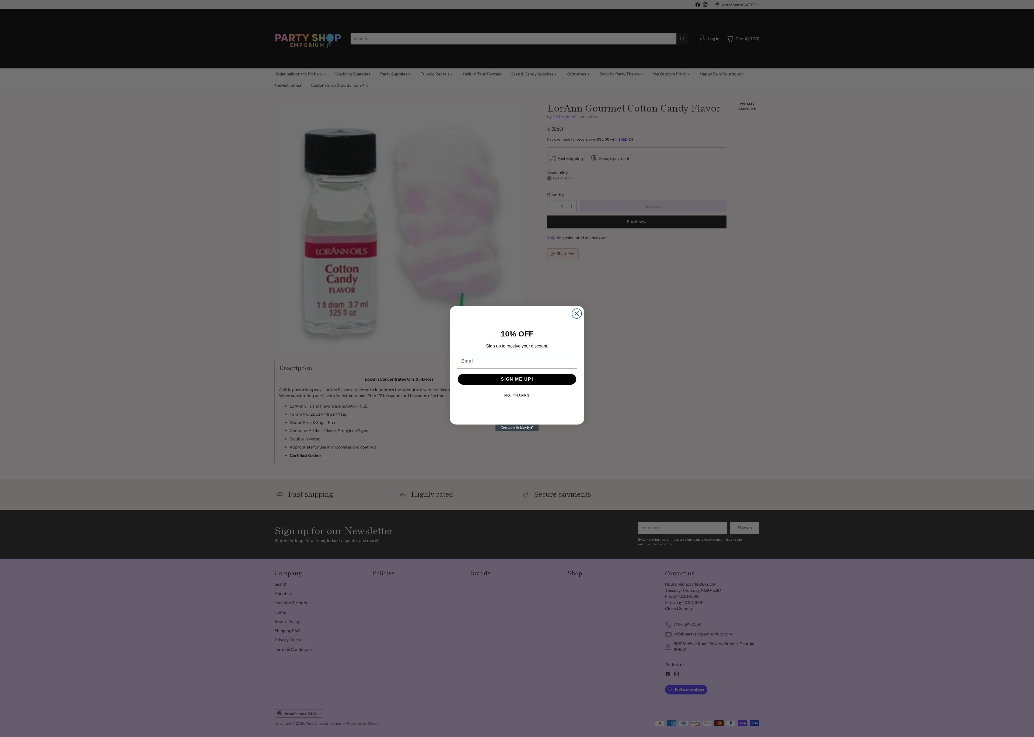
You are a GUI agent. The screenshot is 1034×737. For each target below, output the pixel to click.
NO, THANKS (517, 395)
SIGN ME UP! (517, 379)
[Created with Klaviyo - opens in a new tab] (517, 428)
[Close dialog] (577, 313)
